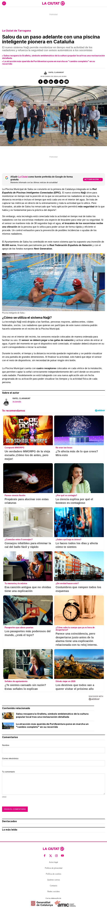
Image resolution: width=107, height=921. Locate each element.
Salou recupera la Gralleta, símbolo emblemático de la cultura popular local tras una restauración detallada (53, 56)
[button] (102, 257)
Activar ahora (91, 179)
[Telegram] (61, 81)
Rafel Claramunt (56, 72)
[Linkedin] (51, 81)
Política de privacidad (53, 868)
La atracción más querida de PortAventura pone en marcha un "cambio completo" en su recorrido (48, 62)
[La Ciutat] (53, 3)
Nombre (5, 745)
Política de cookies (53, 874)
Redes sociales (53, 891)
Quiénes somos (53, 880)
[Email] (66, 81)
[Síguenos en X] (50, 855)
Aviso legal (53, 862)
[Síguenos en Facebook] (44, 855)
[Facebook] (40, 81)
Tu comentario (8, 772)
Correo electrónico (10, 758)
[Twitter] (45, 81)
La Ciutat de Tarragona (16, 30)
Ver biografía (17, 401)
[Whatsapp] (56, 81)
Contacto (53, 886)
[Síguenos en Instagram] (56, 855)
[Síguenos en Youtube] (62, 855)
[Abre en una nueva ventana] (42, 903)
